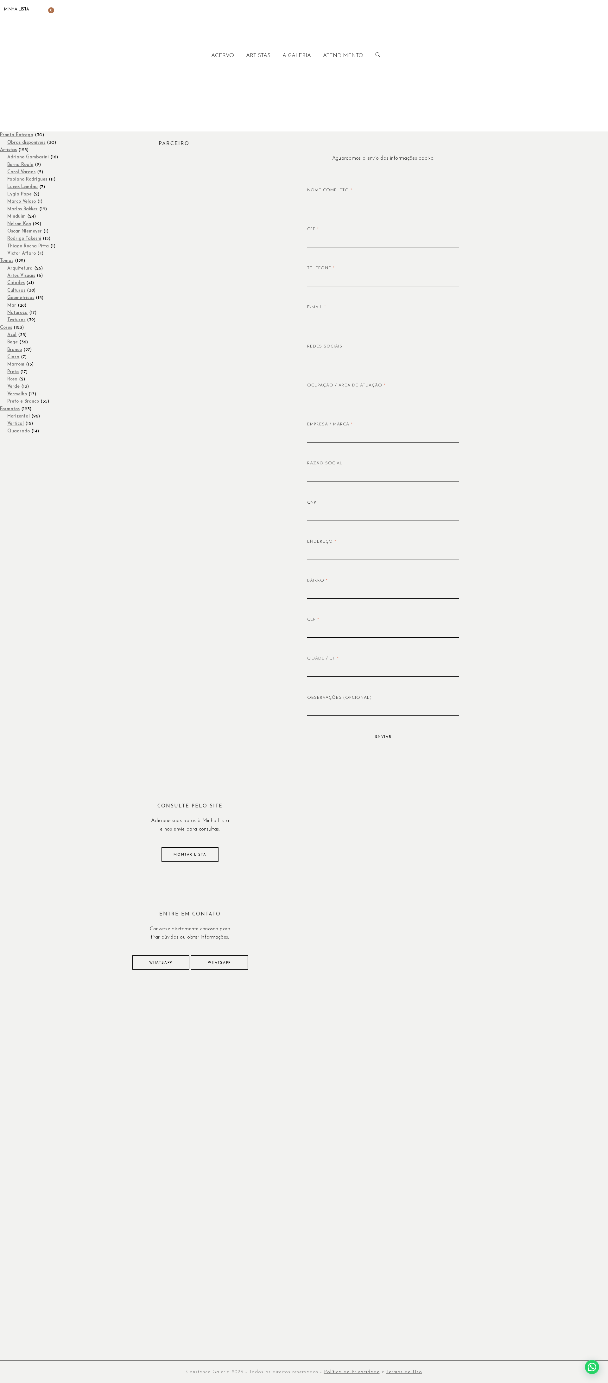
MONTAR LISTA (190, 855)
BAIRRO (317, 580)
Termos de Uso (404, 1372)
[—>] (49, 1093)
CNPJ (312, 502)
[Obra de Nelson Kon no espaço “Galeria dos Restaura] (151, 1093)
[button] (592, 1367)
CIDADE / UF (323, 658)
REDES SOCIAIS (324, 346)
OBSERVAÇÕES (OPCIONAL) (339, 698)
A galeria (296, 55)
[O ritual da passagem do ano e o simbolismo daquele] (355, 1034)
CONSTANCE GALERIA (40, 23)
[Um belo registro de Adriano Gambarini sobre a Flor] (558, 1093)
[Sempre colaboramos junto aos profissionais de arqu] (253, 1093)
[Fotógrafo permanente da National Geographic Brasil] (253, 1034)
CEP (313, 619)
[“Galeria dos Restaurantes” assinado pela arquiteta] (355, 1093)
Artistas (258, 55)
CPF (313, 229)
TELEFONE (321, 268)
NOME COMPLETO (329, 190)
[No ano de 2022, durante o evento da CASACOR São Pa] (457, 1093)
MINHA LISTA (15, 9)
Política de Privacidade (352, 1372)
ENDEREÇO (321, 541)
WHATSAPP (160, 963)
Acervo (222, 55)
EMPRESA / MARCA (330, 424)
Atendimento (343, 55)
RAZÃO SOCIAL (325, 463)
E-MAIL (316, 307)
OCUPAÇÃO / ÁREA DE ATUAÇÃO (346, 385)
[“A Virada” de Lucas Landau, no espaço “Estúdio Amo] (457, 1034)
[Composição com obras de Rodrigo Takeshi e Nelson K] (558, 1034)
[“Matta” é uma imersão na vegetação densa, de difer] (151, 1034)
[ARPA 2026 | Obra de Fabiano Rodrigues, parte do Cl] (49, 1034)
